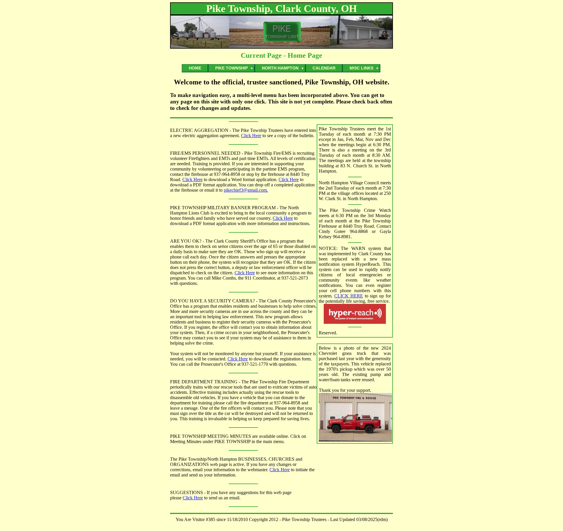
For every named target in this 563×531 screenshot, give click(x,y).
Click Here (251, 135)
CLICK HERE (348, 295)
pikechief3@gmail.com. (246, 190)
